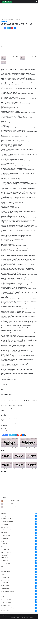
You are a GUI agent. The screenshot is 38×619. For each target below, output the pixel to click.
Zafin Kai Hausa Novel (5, 516)
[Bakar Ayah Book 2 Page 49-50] (3, 62)
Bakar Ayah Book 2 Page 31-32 (31, 468)
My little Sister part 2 (5, 585)
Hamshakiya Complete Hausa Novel (8, 544)
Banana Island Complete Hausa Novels (8, 591)
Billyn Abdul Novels (5, 538)
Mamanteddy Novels (5, 610)
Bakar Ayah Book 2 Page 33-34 (6, 468)
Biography (3, 597)
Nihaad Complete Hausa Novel (7, 519)
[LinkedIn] (10, 28)
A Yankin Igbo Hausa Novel (6, 549)
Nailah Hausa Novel (5, 557)
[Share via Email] (25, 435)
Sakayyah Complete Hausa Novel (7, 521)
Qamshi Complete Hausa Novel (7, 552)
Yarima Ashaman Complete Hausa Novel (8, 608)
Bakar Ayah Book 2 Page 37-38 (18, 468)
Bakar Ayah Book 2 (7, 19)
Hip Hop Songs (4, 532)
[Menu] (1, 2)
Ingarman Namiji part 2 (5, 580)
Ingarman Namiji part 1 (5, 582)
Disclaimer (27, 617)
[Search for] (36, 2)
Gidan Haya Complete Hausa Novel (7, 554)
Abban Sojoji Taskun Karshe (6, 579)
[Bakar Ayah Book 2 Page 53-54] (22, 58)
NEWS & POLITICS (5, 555)
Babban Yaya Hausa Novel (6, 599)
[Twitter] (8, 28)
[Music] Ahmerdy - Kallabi (15, 500)
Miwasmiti (3, 574)
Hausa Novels (4, 513)
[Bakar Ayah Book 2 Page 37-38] (19, 465)
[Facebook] (5, 28)
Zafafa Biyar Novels (5, 540)
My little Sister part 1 (5, 588)
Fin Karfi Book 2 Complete (6, 593)
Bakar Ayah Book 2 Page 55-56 (12, 56)
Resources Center (5, 569)
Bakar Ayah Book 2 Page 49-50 (12, 61)
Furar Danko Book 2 (5, 524)
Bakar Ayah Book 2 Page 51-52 (6, 460)
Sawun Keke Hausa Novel (6, 577)
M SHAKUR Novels (5, 530)
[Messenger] (15, 28)
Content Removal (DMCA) (33, 617)
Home (2, 19)
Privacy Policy (23, 617)
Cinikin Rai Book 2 (5, 527)
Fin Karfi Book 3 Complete (15, 506)
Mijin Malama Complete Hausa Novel (8, 607)
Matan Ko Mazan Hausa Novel (7, 529)
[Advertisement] (19, 11)
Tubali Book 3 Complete (6, 605)
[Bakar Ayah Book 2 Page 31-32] (31, 465)
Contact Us (18, 617)
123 (2, 566)
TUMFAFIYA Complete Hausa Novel (7, 518)
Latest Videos (4, 558)
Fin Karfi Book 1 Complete (6, 611)
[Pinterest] (12, 28)
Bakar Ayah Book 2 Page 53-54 (31, 56)
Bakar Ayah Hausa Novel (6, 535)
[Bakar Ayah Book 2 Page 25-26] (19, 456)
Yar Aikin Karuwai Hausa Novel (7, 571)
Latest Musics (4, 515)
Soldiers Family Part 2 (5, 583)
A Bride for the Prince (5, 541)
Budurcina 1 (12, 503)
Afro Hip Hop (4, 594)
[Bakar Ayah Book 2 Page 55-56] (3, 58)
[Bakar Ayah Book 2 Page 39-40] (31, 456)
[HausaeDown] (7, 2)
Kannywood (4, 568)
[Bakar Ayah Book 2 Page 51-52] (6, 456)
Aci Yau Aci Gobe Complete (6, 602)
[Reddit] (21, 435)
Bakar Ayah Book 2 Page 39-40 (31, 460)
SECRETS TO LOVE (5, 560)
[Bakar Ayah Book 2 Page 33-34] (6, 465)
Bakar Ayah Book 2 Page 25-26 (18, 460)
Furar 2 (3, 546)
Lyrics (3, 596)
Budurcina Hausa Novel (6, 563)
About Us (14, 617)
